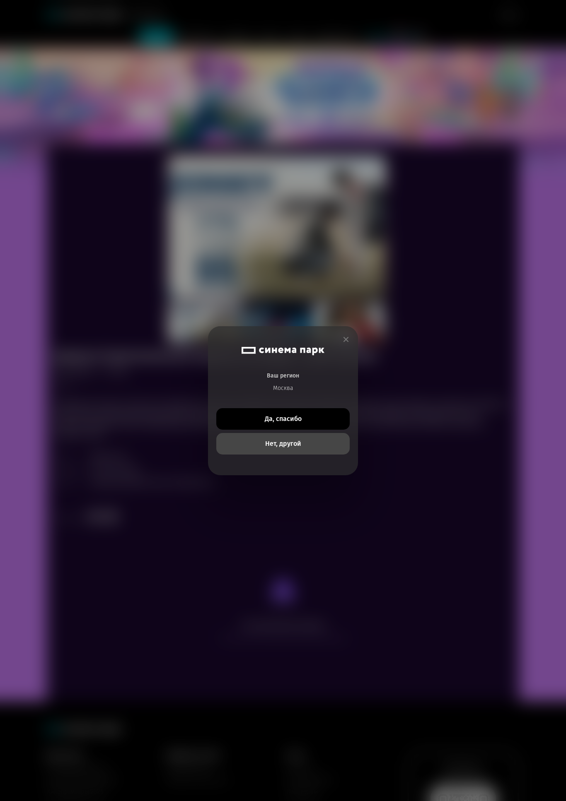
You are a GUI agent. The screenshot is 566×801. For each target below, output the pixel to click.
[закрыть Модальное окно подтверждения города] (345, 340)
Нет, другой (283, 443)
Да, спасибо (283, 419)
